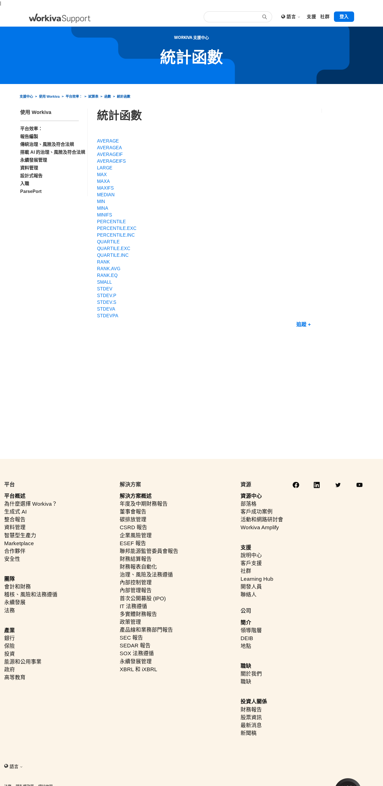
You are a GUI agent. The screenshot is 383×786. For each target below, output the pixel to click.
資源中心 (251, 496)
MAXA (103, 181)
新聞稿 (249, 733)
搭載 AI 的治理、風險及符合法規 (52, 152)
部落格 (249, 504)
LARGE (104, 167)
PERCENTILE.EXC (117, 228)
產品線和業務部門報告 (146, 630)
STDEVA (106, 309)
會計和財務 (17, 587)
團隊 (9, 579)
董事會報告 (133, 512)
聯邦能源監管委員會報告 (149, 551)
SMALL (104, 282)
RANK (103, 262)
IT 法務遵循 (133, 606)
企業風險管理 (136, 535)
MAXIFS (105, 188)
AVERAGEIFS (111, 161)
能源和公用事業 (22, 662)
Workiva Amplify (260, 527)
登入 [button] (344, 17)
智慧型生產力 (20, 535)
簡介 (246, 623)
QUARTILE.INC (113, 255)
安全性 (12, 559)
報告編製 (29, 136)
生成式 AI (15, 512)
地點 (246, 646)
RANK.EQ (107, 275)
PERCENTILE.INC (116, 235)
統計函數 (123, 97)
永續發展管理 (33, 160)
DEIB (247, 638)
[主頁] (60, 18)
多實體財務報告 (138, 614)
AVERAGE (108, 141)
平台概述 (15, 496)
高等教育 (15, 677)
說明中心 (251, 555)
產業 (9, 630)
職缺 (246, 666)
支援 (246, 548)
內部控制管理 (136, 583)
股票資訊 (251, 717)
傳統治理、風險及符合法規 (47, 144)
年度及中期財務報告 (144, 504)
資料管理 (29, 167)
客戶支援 (251, 563)
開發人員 (251, 587)
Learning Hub (257, 579)
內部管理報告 (136, 590)
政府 (9, 670)
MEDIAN (106, 194)
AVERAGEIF (110, 154)
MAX (102, 174)
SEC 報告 (131, 638)
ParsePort (30, 191)
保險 (9, 646)
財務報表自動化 (138, 567)
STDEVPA (107, 315)
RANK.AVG (108, 268)
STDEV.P (106, 295)
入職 (24, 183)
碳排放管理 (133, 520)
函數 (107, 97)
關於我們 (251, 674)
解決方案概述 (136, 496)
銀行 (9, 638)
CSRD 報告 (133, 527)
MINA (102, 208)
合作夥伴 (15, 551)
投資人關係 (254, 702)
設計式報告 (31, 175)
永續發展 (15, 602)
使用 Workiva (49, 97)
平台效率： (74, 97)
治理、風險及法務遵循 (146, 575)
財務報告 (251, 710)
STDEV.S (106, 302)
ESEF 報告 (133, 543)
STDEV (104, 288)
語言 (292, 16)
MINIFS (104, 215)
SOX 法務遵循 (137, 653)
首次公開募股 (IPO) (143, 598)
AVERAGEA (109, 147)
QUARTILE (108, 241)
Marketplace (19, 543)
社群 (246, 571)
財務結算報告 (136, 559)
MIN (101, 201)
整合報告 (15, 520)
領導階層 (251, 630)
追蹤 (301, 324)
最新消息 (251, 725)
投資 (9, 654)
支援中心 (26, 97)
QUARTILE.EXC (113, 248)
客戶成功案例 (257, 512)
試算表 (93, 97)
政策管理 (130, 622)
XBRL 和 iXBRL (138, 669)
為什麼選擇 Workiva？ (30, 504)
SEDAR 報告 (135, 646)
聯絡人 (249, 595)
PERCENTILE (111, 221)
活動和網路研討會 (262, 520)
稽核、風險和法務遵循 (30, 595)
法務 (9, 611)
